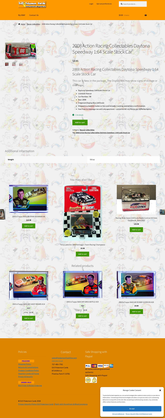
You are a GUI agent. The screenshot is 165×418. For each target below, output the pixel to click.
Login (91, 4)
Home (23, 24)
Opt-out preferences (118, 414)
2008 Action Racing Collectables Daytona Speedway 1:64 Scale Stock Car (103, 133)
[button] (160, 390)
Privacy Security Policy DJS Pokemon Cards (139, 414)
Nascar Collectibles (33, 24)
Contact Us (34, 15)
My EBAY (21, 15)
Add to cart (80, 122)
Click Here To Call (57, 361)
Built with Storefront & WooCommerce (71, 404)
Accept (132, 408)
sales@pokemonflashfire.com (64, 358)
